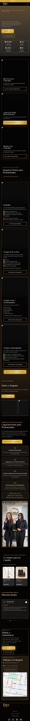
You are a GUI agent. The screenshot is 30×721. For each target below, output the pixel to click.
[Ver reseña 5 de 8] (16, 621)
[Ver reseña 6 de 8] (18, 621)
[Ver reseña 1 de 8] (8, 621)
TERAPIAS (15, 711)
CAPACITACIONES (15, 713)
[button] (27, 4)
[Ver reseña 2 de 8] (10, 621)
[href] (15, 684)
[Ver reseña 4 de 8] (14, 621)
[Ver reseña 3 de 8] (12, 621)
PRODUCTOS (15, 716)
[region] (15, 609)
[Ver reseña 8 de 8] (22, 621)
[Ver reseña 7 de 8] (20, 621)
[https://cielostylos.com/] (5, 3)
